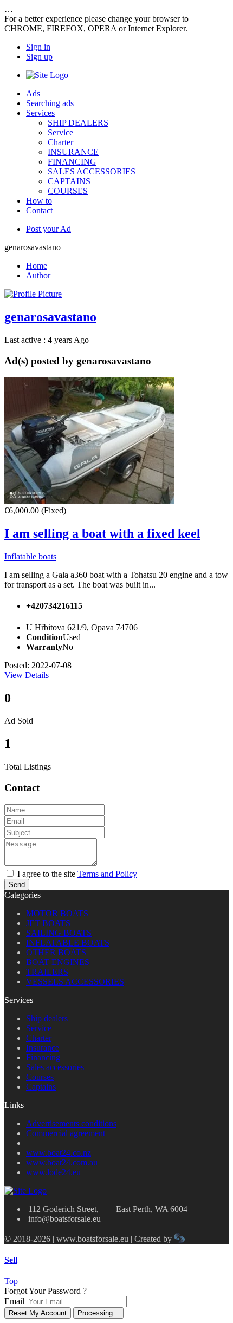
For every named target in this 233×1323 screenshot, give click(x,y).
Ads (33, 93)
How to (39, 200)
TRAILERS (47, 971)
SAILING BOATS (59, 932)
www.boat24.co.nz (58, 1152)
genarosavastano (50, 317)
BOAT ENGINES (57, 962)
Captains (41, 1086)
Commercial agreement (65, 1133)
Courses (40, 1076)
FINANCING (72, 161)
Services (40, 113)
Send (17, 885)
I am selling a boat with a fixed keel (102, 533)
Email (14, 1301)
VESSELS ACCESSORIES (75, 981)
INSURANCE (73, 152)
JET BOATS (48, 923)
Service (60, 132)
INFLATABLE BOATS (67, 942)
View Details (26, 675)
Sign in (38, 46)
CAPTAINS (69, 181)
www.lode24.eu (53, 1172)
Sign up (39, 56)
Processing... (98, 1313)
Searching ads (50, 103)
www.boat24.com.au (62, 1162)
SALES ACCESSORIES (91, 171)
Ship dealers (47, 1018)
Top (11, 1281)
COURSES (68, 190)
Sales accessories (55, 1067)
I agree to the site (77, 873)
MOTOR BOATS (57, 913)
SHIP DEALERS (78, 122)
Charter (60, 142)
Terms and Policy (107, 873)
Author (38, 275)
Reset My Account (38, 1313)
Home (36, 265)
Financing (43, 1057)
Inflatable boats (30, 556)
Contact (39, 210)
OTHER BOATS (56, 952)
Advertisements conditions (71, 1123)
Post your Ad (48, 228)
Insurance (42, 1047)
